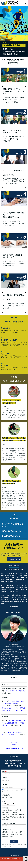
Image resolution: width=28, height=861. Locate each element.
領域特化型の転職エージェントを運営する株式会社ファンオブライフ (13, 703)
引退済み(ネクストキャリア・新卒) (12, 832)
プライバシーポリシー (14, 742)
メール (5, 797)
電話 (11, 797)
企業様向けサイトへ (14, 559)
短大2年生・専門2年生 (18, 814)
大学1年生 (6, 814)
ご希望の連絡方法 (6, 795)
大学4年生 (18, 810)
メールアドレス (5, 784)
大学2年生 (14, 812)
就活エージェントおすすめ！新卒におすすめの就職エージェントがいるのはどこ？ (13, 710)
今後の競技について (6, 829)
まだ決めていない (8, 836)
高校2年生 (6, 819)
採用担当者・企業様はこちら (14, 748)
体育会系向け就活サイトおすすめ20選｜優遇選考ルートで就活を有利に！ (14, 723)
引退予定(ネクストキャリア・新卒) (12, 834)
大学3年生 (6, 812)
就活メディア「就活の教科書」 (15, 691)
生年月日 (4, 801)
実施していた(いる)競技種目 (8, 823)
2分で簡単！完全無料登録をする (11, 859)
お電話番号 (4, 777)
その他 (13, 819)
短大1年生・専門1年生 (9, 817)
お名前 (3, 771)
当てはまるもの (5, 808)
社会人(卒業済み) (7, 810)
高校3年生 (21, 817)
